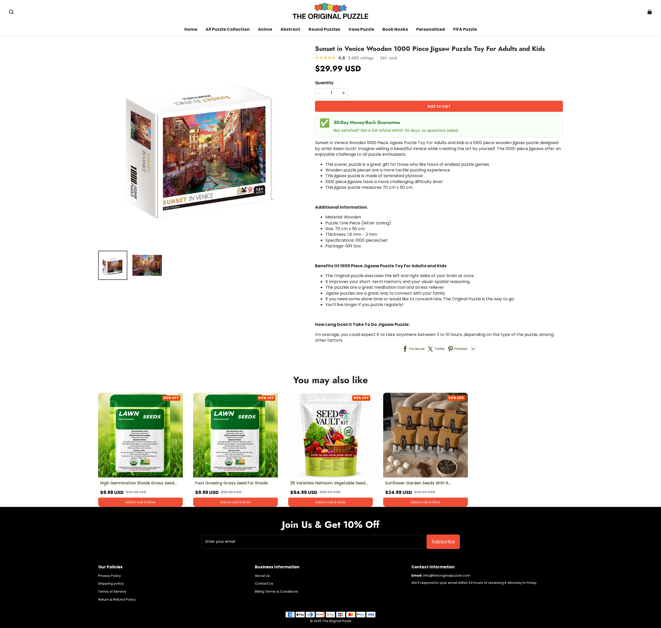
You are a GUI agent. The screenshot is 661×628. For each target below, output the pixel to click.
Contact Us (264, 584)
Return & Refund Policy (117, 600)
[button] (11, 11)
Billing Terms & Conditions (276, 592)
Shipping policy (111, 584)
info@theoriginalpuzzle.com (446, 575)
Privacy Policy (109, 576)
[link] (228, 29)
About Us (262, 576)
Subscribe (443, 541)
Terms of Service (112, 592)
